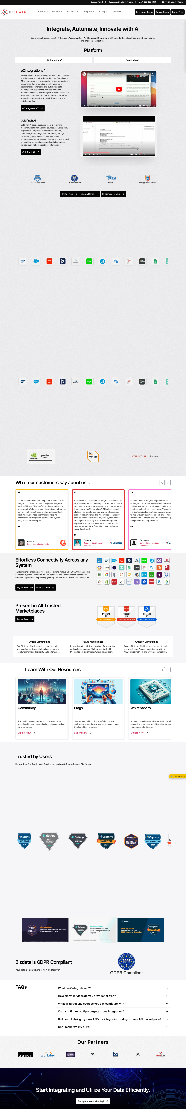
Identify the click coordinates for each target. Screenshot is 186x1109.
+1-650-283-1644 (148, 2)
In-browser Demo (144, 12)
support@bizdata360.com (122, 2)
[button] (162, 482)
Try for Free (177, 12)
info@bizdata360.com (173, 2)
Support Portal (97, 2)
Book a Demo (162, 12)
